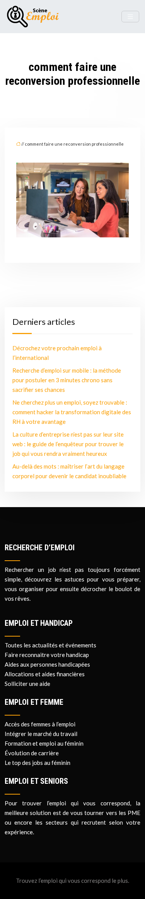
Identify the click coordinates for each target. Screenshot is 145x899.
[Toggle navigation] (130, 17)
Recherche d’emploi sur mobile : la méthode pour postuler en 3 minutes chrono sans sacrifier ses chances (66, 380)
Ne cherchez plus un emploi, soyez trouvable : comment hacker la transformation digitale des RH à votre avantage (71, 412)
